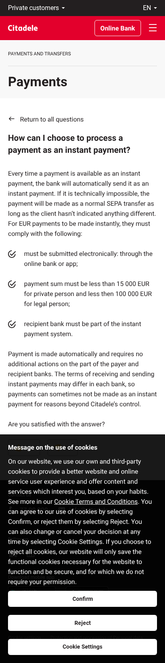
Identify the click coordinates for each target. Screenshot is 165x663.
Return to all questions (52, 119)
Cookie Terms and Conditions (96, 501)
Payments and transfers (39, 54)
